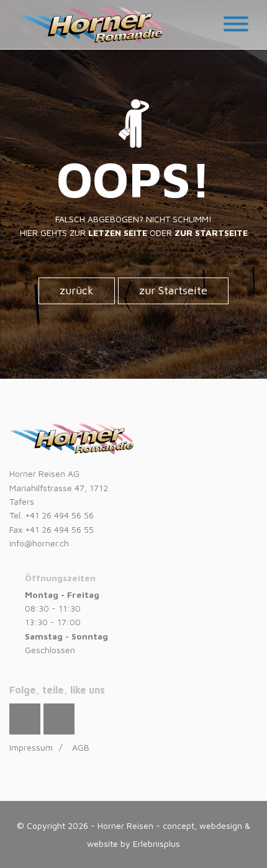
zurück (77, 290)
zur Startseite (173, 290)
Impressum (31, 747)
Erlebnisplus (156, 843)
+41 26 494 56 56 (59, 515)
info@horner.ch (39, 543)
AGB (80, 747)
